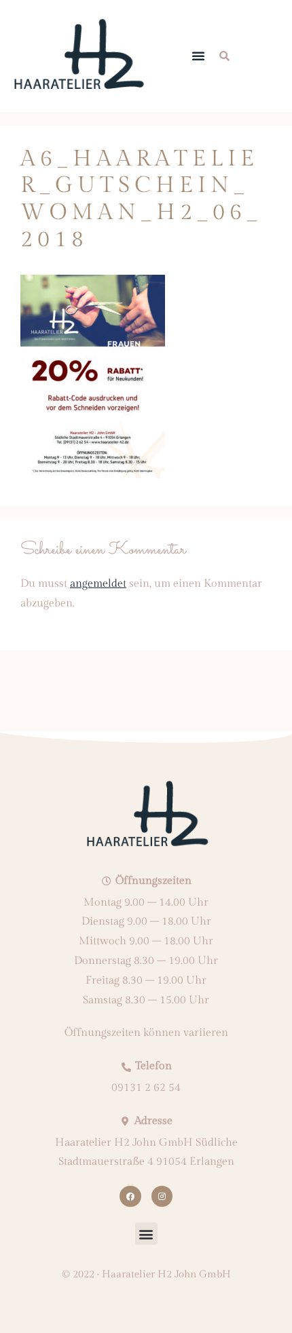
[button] (198, 55)
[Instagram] (161, 1196)
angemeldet (98, 583)
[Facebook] (130, 1196)
